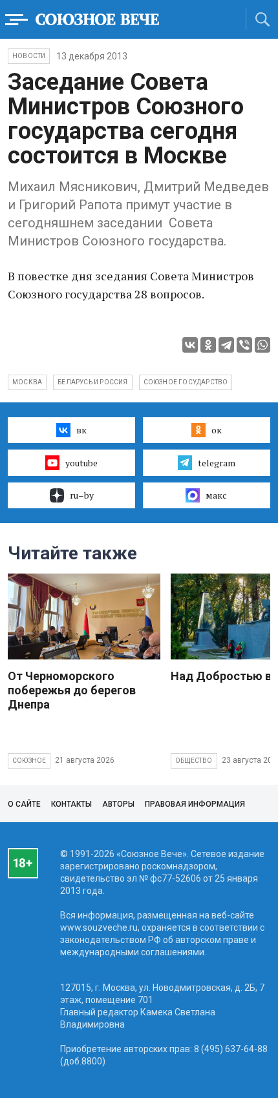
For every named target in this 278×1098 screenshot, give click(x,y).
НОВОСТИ (28, 55)
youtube (81, 463)
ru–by (82, 495)
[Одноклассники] (208, 345)
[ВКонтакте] (190, 345)
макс (216, 495)
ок (216, 430)
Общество (194, 760)
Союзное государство (186, 382)
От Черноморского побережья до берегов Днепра (72, 690)
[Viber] (244, 345)
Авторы (118, 804)
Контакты (71, 804)
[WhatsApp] (262, 345)
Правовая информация (195, 804)
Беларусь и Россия (92, 382)
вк (81, 430)
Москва (27, 382)
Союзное (29, 760)
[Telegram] (226, 345)
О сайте (24, 804)
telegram (216, 463)
